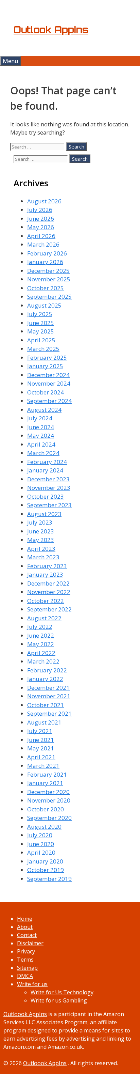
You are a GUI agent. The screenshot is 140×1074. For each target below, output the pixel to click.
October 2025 (45, 288)
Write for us (32, 984)
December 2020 (48, 792)
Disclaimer (30, 943)
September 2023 (49, 505)
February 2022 (47, 670)
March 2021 (43, 765)
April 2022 (41, 653)
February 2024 (47, 462)
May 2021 (40, 748)
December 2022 (48, 583)
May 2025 (40, 331)
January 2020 (45, 861)
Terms (25, 959)
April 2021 (41, 757)
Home (24, 918)
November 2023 (48, 488)
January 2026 (45, 262)
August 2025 (44, 305)
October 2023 (45, 496)
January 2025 (45, 366)
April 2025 (41, 340)
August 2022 (44, 618)
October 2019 (45, 870)
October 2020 (45, 809)
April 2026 (41, 236)
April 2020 (41, 852)
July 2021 (39, 731)
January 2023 (45, 574)
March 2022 (43, 661)
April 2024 (41, 444)
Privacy (26, 951)
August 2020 (44, 826)
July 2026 (39, 210)
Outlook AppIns (51, 29)
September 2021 (49, 713)
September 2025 (49, 296)
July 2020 (39, 835)
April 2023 (41, 548)
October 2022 (45, 601)
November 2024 (48, 383)
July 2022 (39, 627)
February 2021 (47, 774)
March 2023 (43, 557)
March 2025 (43, 349)
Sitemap (27, 967)
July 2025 (39, 314)
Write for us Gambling (59, 1000)
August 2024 (44, 410)
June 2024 (40, 427)
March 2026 (43, 244)
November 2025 (48, 279)
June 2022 (40, 635)
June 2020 (40, 844)
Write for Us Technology (62, 992)
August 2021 (44, 722)
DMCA (25, 976)
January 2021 (45, 783)
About (25, 927)
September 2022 (49, 609)
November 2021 (48, 696)
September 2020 (49, 818)
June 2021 (40, 740)
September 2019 (49, 879)
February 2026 (47, 253)
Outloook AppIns (25, 1014)
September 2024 (49, 401)
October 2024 (45, 392)
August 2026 (44, 201)
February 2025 (47, 357)
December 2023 (48, 479)
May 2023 (40, 540)
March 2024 (43, 453)
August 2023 (44, 514)
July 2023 (39, 522)
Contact (27, 935)
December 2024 (48, 375)
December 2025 (48, 271)
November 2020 (48, 800)
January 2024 (45, 470)
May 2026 (40, 227)
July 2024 (39, 418)
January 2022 (45, 679)
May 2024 (40, 435)
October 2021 (45, 705)
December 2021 (48, 687)
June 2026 (40, 218)
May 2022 (40, 644)
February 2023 (47, 566)
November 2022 (48, 592)
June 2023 (40, 531)
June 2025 (40, 323)
